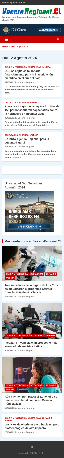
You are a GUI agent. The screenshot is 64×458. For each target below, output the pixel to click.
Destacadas (34, 67)
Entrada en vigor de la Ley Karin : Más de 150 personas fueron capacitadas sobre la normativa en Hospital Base (32, 110)
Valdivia (46, 67)
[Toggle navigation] (6, 39)
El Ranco (24, 103)
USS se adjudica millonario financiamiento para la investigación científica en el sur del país (29, 74)
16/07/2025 (10, 408)
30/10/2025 (10, 350)
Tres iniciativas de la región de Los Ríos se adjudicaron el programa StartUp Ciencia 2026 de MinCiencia (31, 289)
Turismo (50, 335)
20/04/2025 (10, 432)
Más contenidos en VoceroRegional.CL (33, 241)
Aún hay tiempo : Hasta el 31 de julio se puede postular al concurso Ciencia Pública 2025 (31, 400)
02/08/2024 (10, 82)
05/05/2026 (10, 296)
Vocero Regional (26, 82)
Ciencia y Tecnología (16, 67)
